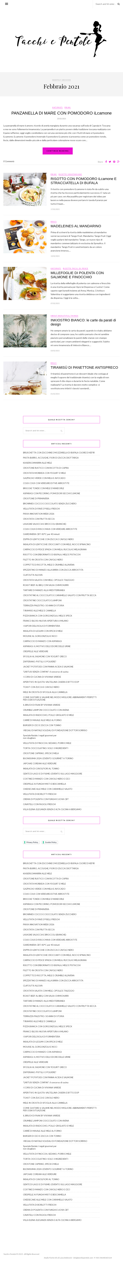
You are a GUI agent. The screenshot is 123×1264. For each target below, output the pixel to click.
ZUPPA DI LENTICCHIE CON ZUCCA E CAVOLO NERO (48, 539)
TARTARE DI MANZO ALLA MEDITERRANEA (44, 590)
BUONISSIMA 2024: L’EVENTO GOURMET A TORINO (48, 758)
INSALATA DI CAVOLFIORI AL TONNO (41, 768)
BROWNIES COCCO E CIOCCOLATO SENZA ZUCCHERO (50, 503)
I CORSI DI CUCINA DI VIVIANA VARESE (42, 677)
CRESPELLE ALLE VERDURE (35, 651)
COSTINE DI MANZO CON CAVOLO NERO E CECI (46, 778)
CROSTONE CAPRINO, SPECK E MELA (41, 753)
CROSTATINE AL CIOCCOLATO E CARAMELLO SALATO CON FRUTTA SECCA (59, 595)
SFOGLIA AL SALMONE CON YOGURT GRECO (45, 656)
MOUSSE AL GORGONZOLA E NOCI (40, 636)
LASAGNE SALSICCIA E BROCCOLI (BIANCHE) (44, 524)
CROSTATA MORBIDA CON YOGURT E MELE (44, 473)
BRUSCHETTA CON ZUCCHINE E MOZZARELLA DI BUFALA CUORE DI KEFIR (59, 452)
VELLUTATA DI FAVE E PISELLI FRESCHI (41, 508)
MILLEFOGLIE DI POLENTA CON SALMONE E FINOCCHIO (77, 275)
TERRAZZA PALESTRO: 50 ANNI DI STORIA (43, 605)
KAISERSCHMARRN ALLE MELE (37, 463)
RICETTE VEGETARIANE (70, 174)
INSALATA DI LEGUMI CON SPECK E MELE (43, 631)
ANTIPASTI (57, 107)
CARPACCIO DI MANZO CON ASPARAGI (42, 641)
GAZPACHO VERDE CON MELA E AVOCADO (44, 478)
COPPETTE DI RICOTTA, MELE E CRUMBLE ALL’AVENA (48, 564)
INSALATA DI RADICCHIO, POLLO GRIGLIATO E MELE (48, 715)
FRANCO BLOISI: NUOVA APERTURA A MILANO (45, 620)
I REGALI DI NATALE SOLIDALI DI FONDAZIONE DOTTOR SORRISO (55, 730)
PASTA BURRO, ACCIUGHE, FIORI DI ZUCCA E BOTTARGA (51, 457)
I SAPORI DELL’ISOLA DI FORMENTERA (41, 626)
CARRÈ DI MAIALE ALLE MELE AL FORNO (42, 720)
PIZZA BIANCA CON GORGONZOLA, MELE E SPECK (47, 615)
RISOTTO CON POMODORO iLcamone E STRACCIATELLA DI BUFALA (84, 181)
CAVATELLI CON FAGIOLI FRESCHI (39, 804)
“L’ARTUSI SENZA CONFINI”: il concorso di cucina (45, 671)
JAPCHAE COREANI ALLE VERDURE (40, 763)
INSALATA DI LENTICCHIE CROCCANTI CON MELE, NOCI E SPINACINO (57, 544)
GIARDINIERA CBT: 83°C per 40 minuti (41, 534)
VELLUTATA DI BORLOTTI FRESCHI (39, 794)
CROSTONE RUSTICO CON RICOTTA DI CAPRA (46, 468)
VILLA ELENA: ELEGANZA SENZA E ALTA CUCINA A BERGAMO (52, 809)
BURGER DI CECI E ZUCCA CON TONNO (42, 725)
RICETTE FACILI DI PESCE (75, 268)
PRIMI (68, 107)
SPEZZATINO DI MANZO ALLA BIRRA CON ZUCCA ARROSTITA (53, 570)
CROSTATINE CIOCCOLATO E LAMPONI (42, 600)
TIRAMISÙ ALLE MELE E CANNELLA (39, 610)
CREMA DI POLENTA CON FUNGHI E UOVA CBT (46, 799)
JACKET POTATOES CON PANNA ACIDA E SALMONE (48, 666)
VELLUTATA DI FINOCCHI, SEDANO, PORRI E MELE (47, 743)
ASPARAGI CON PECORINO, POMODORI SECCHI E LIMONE (51, 493)
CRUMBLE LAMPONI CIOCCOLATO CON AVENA (46, 710)
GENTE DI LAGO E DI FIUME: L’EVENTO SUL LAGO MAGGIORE (52, 773)
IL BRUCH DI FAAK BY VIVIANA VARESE (41, 705)
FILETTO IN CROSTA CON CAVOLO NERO (43, 559)
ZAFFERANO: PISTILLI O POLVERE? (39, 661)
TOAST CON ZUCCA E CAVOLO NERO (41, 687)
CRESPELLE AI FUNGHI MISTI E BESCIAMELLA (44, 784)
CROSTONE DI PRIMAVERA (36, 498)
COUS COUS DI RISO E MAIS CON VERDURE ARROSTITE (50, 529)
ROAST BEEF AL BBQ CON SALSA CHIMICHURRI (46, 585)
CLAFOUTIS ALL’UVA (33, 575)
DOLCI (54, 221)
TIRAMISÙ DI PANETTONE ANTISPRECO (84, 367)
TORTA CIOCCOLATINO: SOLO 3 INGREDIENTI (45, 748)
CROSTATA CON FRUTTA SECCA (39, 519)
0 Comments (8, 161)
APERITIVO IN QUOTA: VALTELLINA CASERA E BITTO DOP (51, 682)
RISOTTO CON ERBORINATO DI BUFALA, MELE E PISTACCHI (52, 554)
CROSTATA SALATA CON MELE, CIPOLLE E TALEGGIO (48, 580)
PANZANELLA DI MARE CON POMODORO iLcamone (61, 113)
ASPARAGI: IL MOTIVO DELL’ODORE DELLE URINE (46, 646)
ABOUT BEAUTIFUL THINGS (64, 316)
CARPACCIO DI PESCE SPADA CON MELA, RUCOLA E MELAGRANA (55, 549)
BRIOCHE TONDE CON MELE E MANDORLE (43, 488)
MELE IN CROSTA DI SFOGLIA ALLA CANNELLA (45, 692)
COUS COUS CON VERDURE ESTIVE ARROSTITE (46, 483)
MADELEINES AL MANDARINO (76, 226)
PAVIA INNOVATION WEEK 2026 (38, 513)
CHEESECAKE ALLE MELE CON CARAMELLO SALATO (47, 789)
